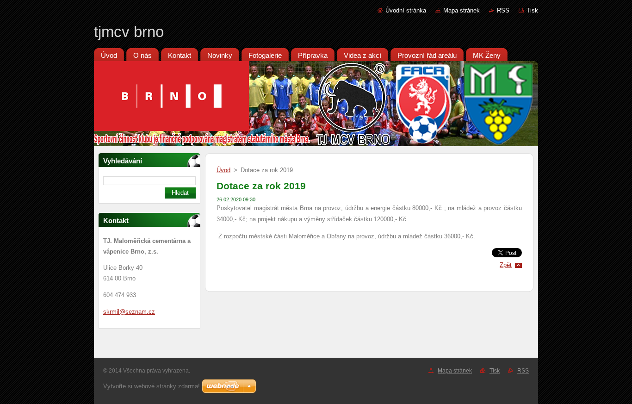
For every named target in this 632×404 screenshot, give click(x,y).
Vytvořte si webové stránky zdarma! (151, 386)
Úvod (223, 170)
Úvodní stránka (405, 10)
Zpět (506, 264)
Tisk (532, 10)
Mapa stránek (461, 10)
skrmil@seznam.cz (129, 311)
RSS (503, 10)
